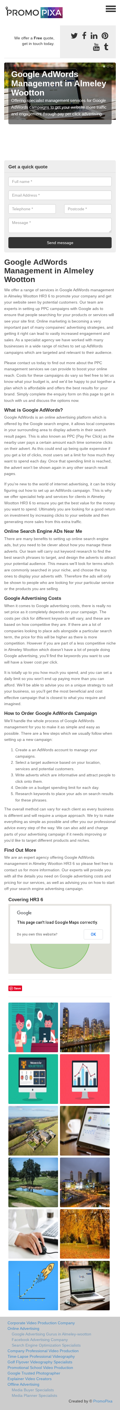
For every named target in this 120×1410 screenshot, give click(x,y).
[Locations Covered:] (7, 8)
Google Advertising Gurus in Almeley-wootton (51, 1334)
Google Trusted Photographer (34, 1373)
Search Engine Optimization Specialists (46, 1345)
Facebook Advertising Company (40, 1339)
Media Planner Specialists (34, 1395)
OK (93, 934)
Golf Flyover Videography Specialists (40, 1362)
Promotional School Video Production (40, 1367)
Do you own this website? (37, 934)
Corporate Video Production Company (41, 1323)
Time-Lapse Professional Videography (41, 1356)
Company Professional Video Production (43, 1351)
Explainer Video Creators (30, 1378)
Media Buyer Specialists (33, 1390)
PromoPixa (102, 1401)
